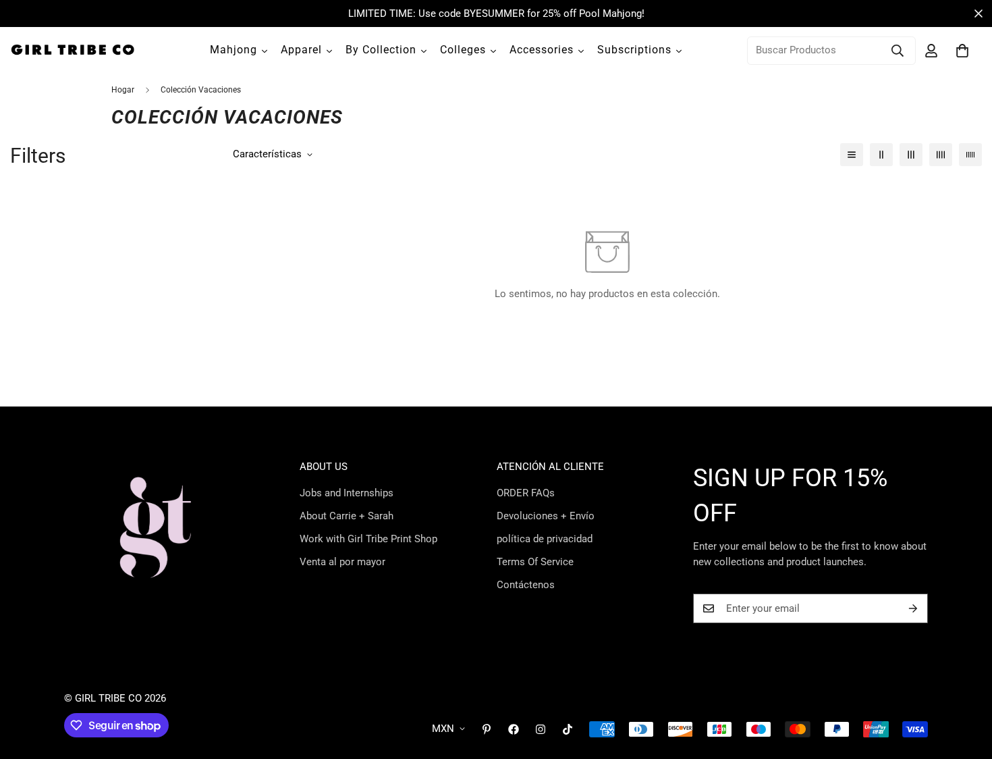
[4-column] (940, 154)
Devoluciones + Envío (546, 516)
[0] (962, 50)
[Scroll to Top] (965, 685)
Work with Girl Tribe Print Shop (368, 539)
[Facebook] (513, 729)
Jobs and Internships (346, 493)
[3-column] (911, 154)
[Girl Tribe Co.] (72, 50)
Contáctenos (526, 585)
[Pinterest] (486, 729)
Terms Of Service (535, 562)
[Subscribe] (913, 608)
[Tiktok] (567, 729)
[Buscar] (897, 51)
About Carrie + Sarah (346, 516)
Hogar (122, 90)
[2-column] (881, 154)
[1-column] (851, 154)
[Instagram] (540, 729)
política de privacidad (545, 539)
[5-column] (970, 154)
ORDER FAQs (526, 493)
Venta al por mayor (342, 562)
